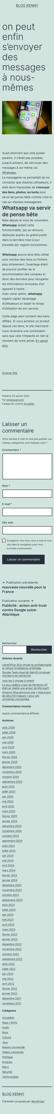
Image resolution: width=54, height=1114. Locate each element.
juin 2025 (7, 796)
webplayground (14, 399)
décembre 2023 (11, 885)
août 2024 (8, 845)
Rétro (5, 1066)
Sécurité (7, 1071)
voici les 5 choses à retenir (18, 680)
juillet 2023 (8, 909)
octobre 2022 (10, 954)
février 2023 (9, 934)
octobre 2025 (10, 776)
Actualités (29, 403)
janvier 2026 (9, 761)
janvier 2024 (9, 880)
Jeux (5, 1042)
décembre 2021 (11, 998)
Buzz (5, 1032)
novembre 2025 (12, 771)
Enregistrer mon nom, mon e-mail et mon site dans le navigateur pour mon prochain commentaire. (29, 544)
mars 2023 (8, 929)
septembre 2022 (12, 959)
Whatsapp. (9, 172)
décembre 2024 (12, 826)
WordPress (37, 1101)
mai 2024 (8, 860)
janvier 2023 (9, 939)
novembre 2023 (12, 890)
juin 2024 (8, 855)
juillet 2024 (9, 850)
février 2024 (9, 875)
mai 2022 (8, 978)
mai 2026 (8, 742)
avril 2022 (8, 983)
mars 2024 (8, 870)
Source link (9, 373)
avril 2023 (8, 924)
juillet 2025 (8, 791)
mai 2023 (8, 919)
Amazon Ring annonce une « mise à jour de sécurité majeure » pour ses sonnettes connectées (26, 696)
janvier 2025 (9, 821)
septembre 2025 (12, 781)
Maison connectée (13, 1047)
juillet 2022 (8, 968)
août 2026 (8, 727)
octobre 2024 (10, 835)
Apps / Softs (9, 1022)
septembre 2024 (12, 840)
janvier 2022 (9, 993)
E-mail (7, 504)
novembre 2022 (12, 949)
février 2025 (9, 816)
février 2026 (9, 757)
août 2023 (8, 904)
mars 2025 (8, 811)
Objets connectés (13, 1052)
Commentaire (11, 449)
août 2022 (8, 963)
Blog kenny (27, 5)
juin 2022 (7, 973)
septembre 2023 (12, 899)
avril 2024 (8, 865)
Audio (5, 1027)
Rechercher (9, 643)
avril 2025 (8, 806)
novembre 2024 (12, 830)
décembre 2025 (11, 767)
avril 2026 (8, 747)
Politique (7, 1057)
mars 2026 (8, 752)
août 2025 (8, 786)
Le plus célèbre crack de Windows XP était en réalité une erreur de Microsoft (25, 686)
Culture (6, 1037)
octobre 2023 (10, 894)
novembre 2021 (11, 1003)
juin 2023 (7, 914)
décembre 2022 (11, 944)
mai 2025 (8, 801)
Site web (7, 522)
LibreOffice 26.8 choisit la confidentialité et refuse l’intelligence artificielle (26, 666)
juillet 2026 (8, 732)
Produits (7, 1062)
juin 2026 (7, 737)
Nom (6, 485)
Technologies (10, 1076)
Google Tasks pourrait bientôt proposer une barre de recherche (26, 674)
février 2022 (9, 988)
